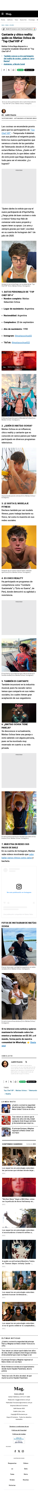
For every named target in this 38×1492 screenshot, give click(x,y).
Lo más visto (9, 1102)
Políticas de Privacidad (19, 1430)
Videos (25, 1463)
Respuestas (12, 1463)
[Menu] (4, 14)
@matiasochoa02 (23, 336)
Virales (12, 1480)
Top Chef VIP (9, 1090)
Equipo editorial (19, 1394)
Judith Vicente (10, 115)
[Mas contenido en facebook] (15, 1451)
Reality (8, 1094)
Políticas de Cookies (19, 1434)
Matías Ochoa (21, 1090)
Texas (16, 19)
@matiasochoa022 (21, 342)
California (10, 19)
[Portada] (19, 1392)
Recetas (26, 1480)
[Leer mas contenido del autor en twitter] (26, 1062)
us (12, 1469)
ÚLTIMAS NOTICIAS (11, 1338)
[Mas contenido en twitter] (19, 1451)
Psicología (32, 19)
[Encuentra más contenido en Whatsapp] (13, 70)
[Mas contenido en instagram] (23, 1451)
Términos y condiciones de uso (19, 1426)
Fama (12, 1474)
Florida (3, 19)
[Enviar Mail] (3, 115)
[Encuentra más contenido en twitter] (8, 70)
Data (25, 1469)
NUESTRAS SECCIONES (19, 1458)
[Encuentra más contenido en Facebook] (4, 70)
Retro (26, 1474)
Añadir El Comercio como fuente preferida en (19, 29)
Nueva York (23, 19)
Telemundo (32, 1090)
